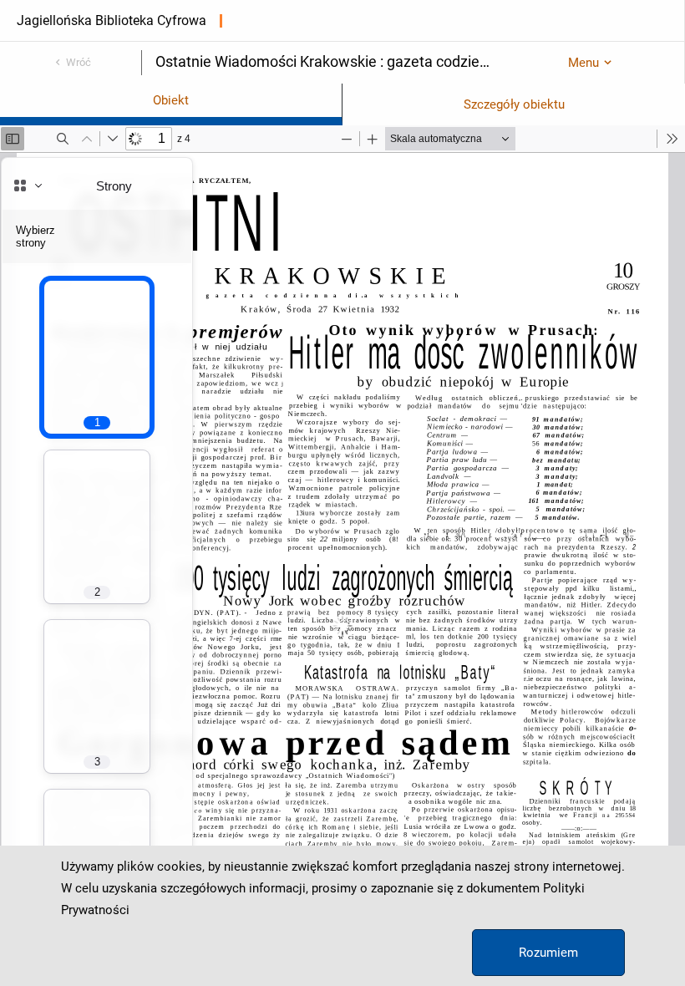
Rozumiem (548, 952)
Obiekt (171, 100)
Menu (583, 62)
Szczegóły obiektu (514, 104)
